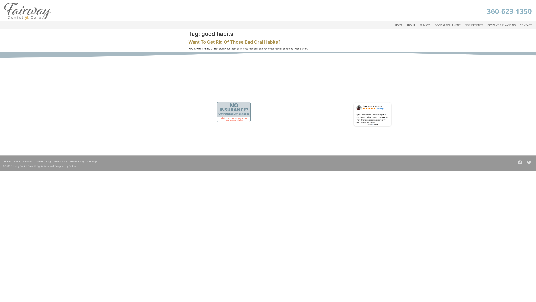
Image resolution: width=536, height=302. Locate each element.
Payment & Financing (501, 25)
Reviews (27, 161)
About (411, 25)
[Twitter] (529, 162)
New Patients (474, 25)
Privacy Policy (77, 161)
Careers (39, 161)
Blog (48, 161)
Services (425, 25)
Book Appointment (448, 25)
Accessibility (60, 161)
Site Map (92, 161)
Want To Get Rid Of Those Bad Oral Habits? (234, 42)
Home (398, 25)
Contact (526, 25)
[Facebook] (520, 162)
